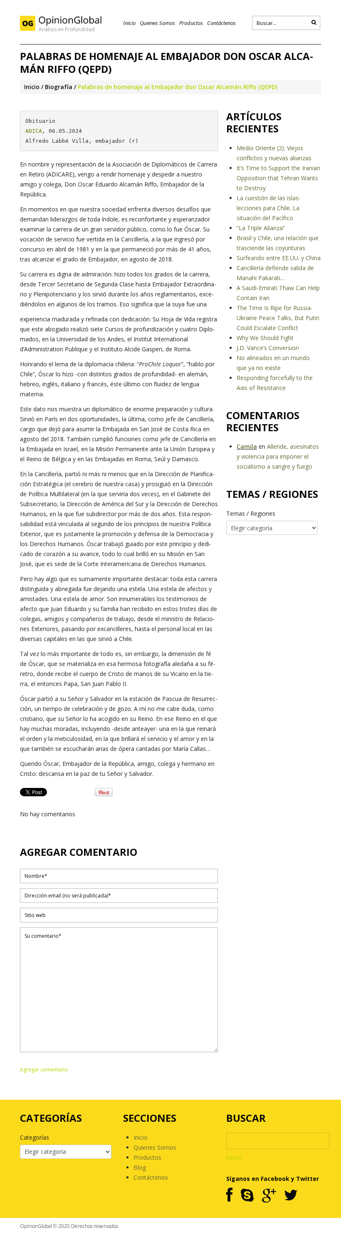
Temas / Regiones (250, 513)
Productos (191, 23)
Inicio (129, 23)
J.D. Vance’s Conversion (268, 348)
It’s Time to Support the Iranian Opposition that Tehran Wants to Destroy (278, 178)
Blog (139, 1167)
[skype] (247, 1195)
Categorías (34, 1137)
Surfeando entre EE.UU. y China (279, 258)
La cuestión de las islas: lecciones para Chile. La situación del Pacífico (268, 208)
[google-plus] (269, 1195)
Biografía (58, 87)
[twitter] (291, 1195)
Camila (247, 446)
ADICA (33, 131)
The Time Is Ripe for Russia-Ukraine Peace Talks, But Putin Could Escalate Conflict (278, 318)
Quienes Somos (157, 23)
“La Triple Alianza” (261, 228)
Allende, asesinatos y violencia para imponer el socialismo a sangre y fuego (278, 456)
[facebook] (229, 1195)
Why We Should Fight (265, 338)
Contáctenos (221, 23)
